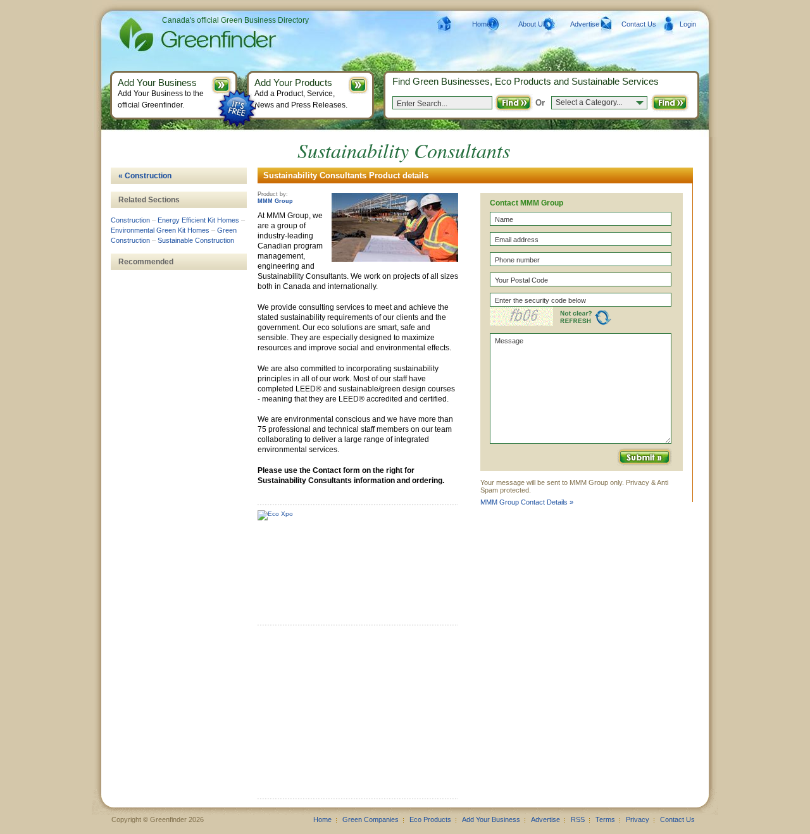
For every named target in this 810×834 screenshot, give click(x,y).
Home (481, 24)
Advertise (584, 24)
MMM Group (275, 201)
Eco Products (430, 819)
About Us (532, 24)
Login (688, 24)
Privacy (637, 819)
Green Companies (370, 819)
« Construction (144, 175)
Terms (605, 819)
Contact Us (638, 24)
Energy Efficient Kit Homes (198, 220)
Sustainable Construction (196, 240)
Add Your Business (491, 819)
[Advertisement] (352, 716)
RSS (578, 819)
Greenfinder (196, 35)
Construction (130, 220)
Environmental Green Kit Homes (160, 230)
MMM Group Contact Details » (526, 502)
